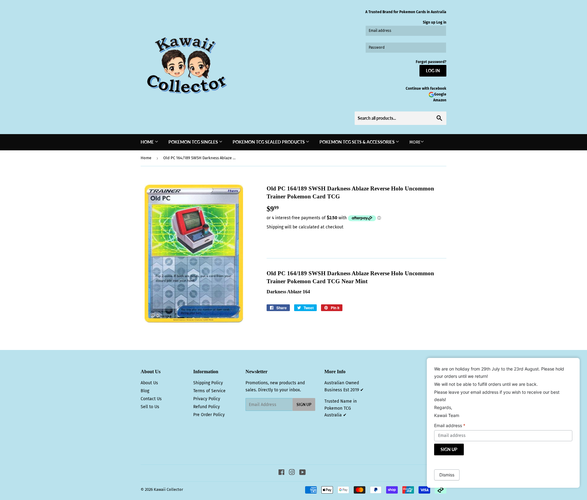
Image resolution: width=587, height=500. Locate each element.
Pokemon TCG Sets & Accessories (357, 142)
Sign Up (304, 404)
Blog (145, 390)
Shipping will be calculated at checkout (305, 227)
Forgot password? (431, 62)
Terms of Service (209, 390)
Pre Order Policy (209, 414)
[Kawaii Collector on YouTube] (302, 473)
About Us (149, 382)
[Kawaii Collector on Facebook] (281, 473)
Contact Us (151, 398)
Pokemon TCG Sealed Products (269, 142)
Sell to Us (150, 406)
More (414, 142)
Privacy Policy (206, 398)
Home (148, 142)
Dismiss (446, 474)
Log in (441, 22)
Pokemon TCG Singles (193, 142)
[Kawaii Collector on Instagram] (292, 473)
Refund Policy (206, 406)
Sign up (429, 22)
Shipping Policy (208, 382)
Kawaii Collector (168, 489)
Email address (449, 425)
